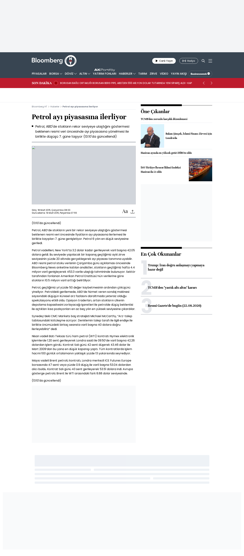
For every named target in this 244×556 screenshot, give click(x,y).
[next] (211, 83)
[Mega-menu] (210, 60)
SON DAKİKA (42, 83)
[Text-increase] (125, 211)
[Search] (203, 60)
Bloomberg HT (39, 106)
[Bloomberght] (54, 61)
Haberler (54, 106)
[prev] (203, 83)
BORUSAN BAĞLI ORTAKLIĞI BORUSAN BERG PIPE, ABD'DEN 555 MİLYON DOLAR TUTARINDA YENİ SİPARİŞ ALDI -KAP (126, 83)
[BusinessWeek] (200, 73)
